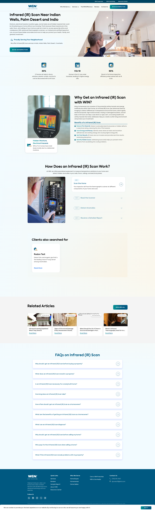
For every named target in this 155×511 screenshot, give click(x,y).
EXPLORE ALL (120, 307)
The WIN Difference (87, 6)
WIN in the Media (95, 479)
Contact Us (104, 6)
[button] (77, 364)
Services (74, 6)
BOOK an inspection (118, 6)
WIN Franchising (110, 1)
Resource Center (123, 1)
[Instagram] (37, 498)
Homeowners (74, 481)
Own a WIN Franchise (97, 476)
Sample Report (55, 484)
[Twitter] (41, 498)
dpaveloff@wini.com (118, 481)
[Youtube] (45, 498)
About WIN (54, 487)
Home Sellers (74, 484)
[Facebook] (33, 498)
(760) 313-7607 (116, 478)
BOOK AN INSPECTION (20, 50)
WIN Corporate (99, 1)
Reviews (96, 6)
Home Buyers (74, 478)
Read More (38, 268)
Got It (146, 507)
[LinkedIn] (29, 498)
